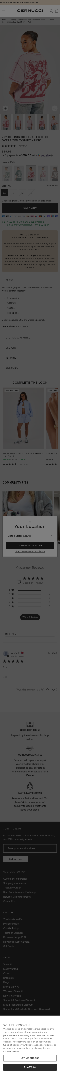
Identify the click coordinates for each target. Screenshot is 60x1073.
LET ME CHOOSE (30, 1058)
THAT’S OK (30, 1067)
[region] (30, 1044)
